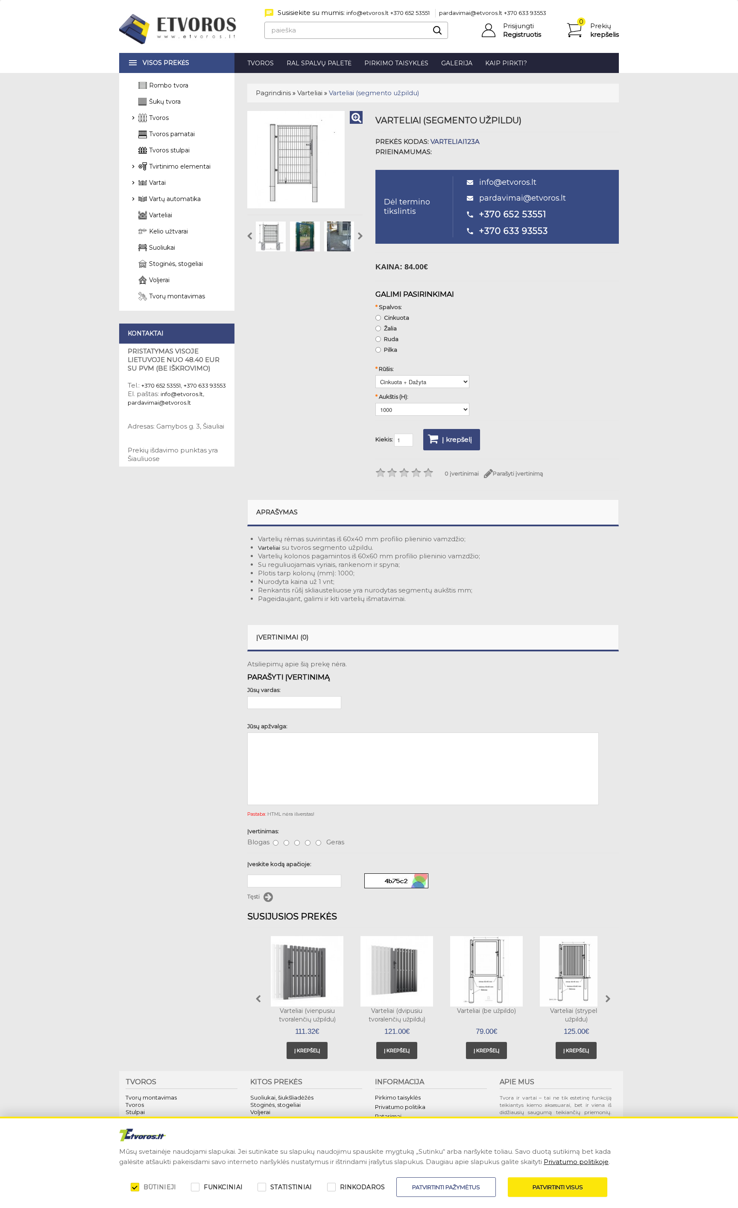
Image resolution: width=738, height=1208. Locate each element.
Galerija (456, 63)
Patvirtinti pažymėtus (446, 1187)
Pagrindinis (273, 93)
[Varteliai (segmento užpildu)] (356, 117)
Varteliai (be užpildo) (486, 1011)
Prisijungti (518, 26)
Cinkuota (396, 317)
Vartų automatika (175, 199)
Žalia (390, 328)
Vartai (157, 183)
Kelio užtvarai (168, 231)
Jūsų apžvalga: (267, 726)
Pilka (390, 349)
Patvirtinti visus (558, 1187)
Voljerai (159, 280)
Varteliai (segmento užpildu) (374, 93)
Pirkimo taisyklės (396, 63)
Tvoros (260, 63)
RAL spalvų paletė (319, 63)
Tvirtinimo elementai (180, 166)
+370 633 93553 (525, 12)
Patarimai (388, 1116)
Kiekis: (384, 439)
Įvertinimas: (263, 831)
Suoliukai (162, 247)
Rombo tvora (168, 85)
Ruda (391, 339)
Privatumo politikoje (576, 1162)
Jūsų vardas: (264, 689)
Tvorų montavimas (177, 296)
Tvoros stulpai (169, 150)
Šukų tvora (165, 101)
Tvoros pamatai (172, 134)
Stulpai (135, 1112)
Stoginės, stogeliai (176, 264)
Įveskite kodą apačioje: (279, 864)
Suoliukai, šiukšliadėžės (281, 1097)
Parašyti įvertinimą (518, 473)
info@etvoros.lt (367, 12)
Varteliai (309, 93)
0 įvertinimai (462, 473)
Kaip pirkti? (506, 63)
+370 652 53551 (410, 12)
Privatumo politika (400, 1106)
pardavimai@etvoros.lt (470, 12)
